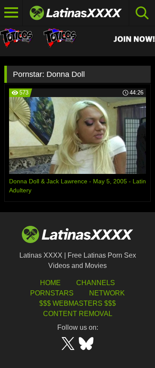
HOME (50, 282)
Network (107, 293)
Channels (95, 282)
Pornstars (52, 293)
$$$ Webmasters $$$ (77, 303)
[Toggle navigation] (11, 13)
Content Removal (77, 313)
